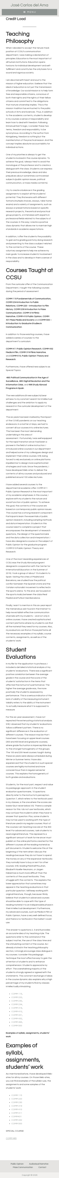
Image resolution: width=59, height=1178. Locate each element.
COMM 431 (16, 1015)
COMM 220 (16, 997)
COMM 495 (16, 1022)
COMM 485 (11, 1138)
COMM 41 (16, 1109)
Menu (31, 12)
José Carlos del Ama (29, 5)
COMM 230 (16, 1001)
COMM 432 (16, 1018)
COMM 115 (16, 994)
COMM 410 (16, 1011)
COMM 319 (16, 1008)
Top (56, 1175)
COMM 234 (16, 1004)
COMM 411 (16, 1113)
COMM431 (16, 1116)
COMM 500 (16, 1026)
